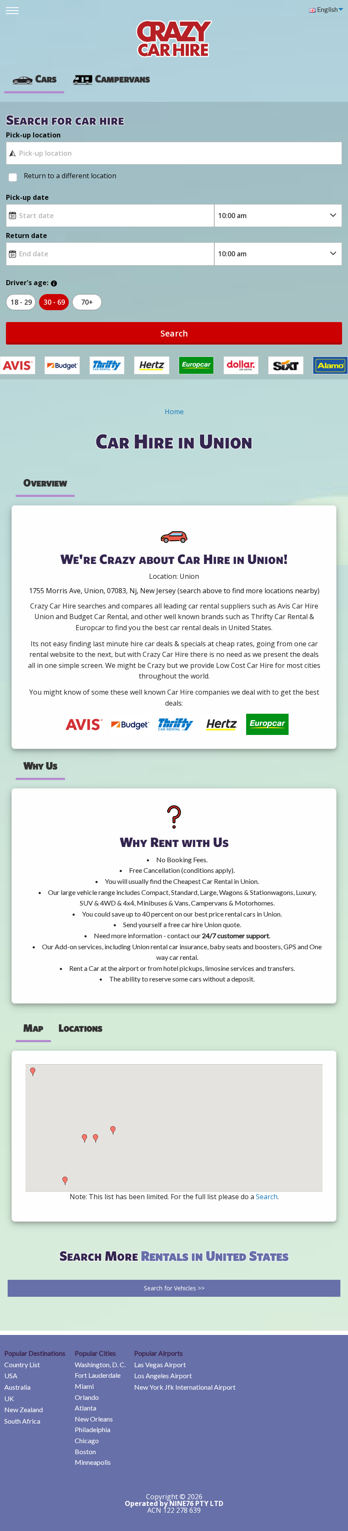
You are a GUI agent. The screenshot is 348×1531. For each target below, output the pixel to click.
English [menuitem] (327, 9)
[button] (33, 1072)
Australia (17, 1387)
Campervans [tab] (122, 78)
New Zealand (23, 1409)
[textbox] (174, 153)
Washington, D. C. (100, 1364)
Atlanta (85, 1408)
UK (9, 1398)
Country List (22, 1364)
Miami (84, 1386)
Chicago (87, 1440)
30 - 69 (54, 302)
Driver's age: (27, 282)
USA (10, 1375)
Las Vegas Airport (160, 1364)
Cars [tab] (45, 78)
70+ (87, 302)
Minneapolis (93, 1462)
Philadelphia (92, 1429)
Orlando (87, 1397)
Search (174, 333)
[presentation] (110, 79)
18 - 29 (21, 302)
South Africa (22, 1421)
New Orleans (94, 1419)
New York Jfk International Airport (185, 1387)
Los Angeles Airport (163, 1375)
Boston (85, 1451)
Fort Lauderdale (98, 1375)
